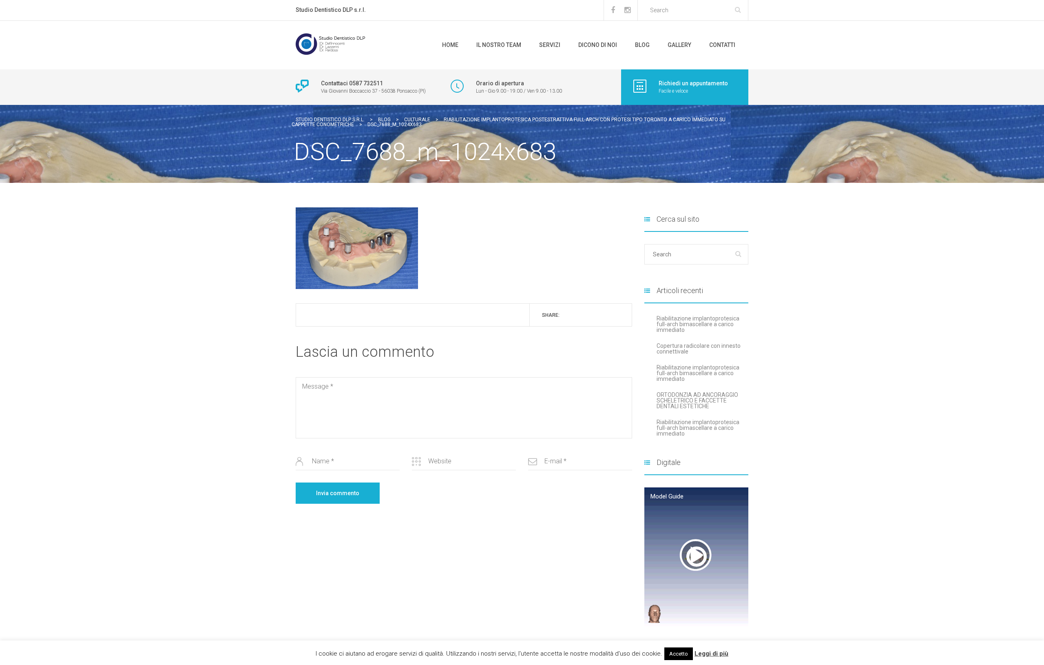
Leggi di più (711, 653)
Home (450, 45)
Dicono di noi (597, 45)
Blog (642, 45)
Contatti (722, 45)
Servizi (549, 45)
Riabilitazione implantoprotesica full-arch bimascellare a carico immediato (698, 324)
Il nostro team (498, 45)
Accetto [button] (678, 654)
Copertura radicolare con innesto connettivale (699, 349)
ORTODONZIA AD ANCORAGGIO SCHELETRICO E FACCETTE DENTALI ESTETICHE (697, 400)
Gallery (679, 45)
